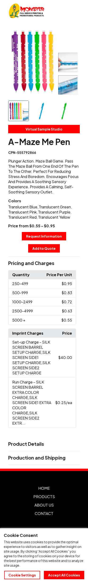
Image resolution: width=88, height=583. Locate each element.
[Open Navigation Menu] (74, 10)
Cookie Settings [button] (22, 575)
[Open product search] (64, 10)
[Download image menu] (73, 31)
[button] (44, 263)
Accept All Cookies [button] (64, 575)
